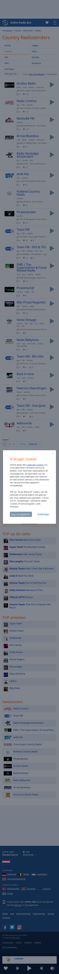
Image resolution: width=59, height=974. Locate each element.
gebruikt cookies (35, 464)
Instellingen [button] (43, 514)
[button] (53, 453)
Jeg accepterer (21, 514)
